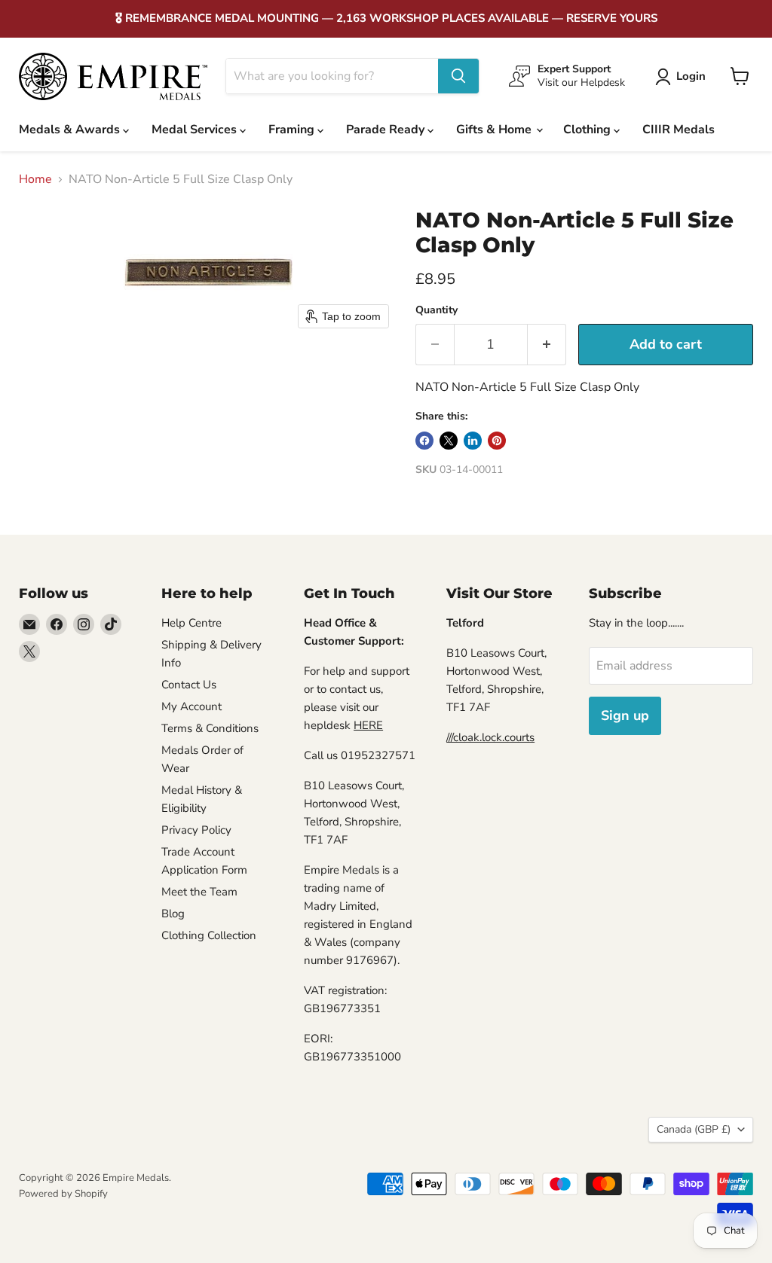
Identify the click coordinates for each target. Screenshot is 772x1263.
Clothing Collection (208, 935)
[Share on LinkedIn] (473, 441)
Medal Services (196, 129)
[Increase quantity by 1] (547, 344)
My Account (191, 706)
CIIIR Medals (678, 129)
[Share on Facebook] (424, 441)
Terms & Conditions (210, 728)
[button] (683, 77)
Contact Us (188, 684)
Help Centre (191, 622)
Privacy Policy (196, 829)
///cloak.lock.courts (490, 737)
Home (35, 179)
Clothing (588, 129)
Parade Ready (386, 129)
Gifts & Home (495, 129)
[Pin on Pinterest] (497, 441)
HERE (368, 725)
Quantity (436, 310)
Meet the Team (199, 891)
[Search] (458, 76)
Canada (694, 1129)
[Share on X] (449, 441)
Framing (292, 129)
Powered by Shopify (63, 1193)
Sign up (625, 715)
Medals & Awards (71, 129)
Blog (173, 913)
